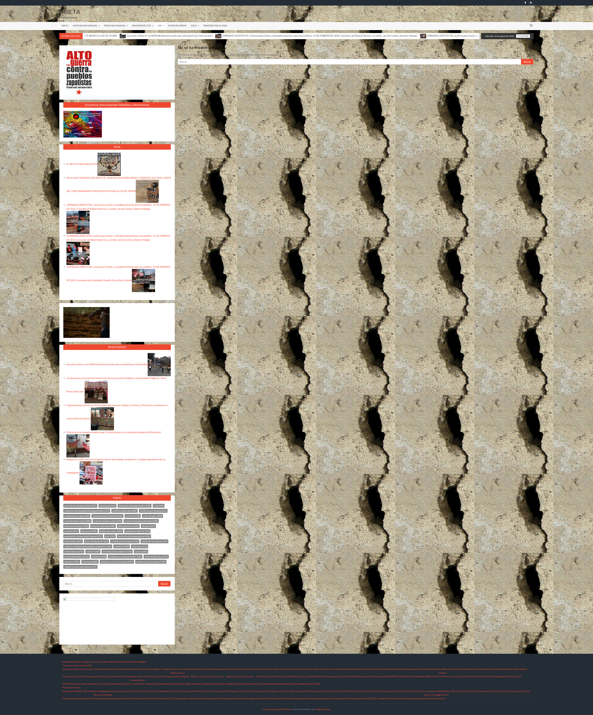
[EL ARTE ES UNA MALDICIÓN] (109, 163)
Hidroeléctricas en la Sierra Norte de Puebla (326, 691)
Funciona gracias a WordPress (277, 709)
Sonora (232, 698)
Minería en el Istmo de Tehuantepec (488, 676)
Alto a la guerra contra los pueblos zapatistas (97, 661)
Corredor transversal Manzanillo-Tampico (340, 669)
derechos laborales (103, 526)
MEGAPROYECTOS (141, 25)
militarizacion (73, 551)
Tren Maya (269, 698)
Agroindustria (69, 661)
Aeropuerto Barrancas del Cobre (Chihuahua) (84, 669)
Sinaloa (225, 698)
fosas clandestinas (96, 541)
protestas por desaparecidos (125, 556)
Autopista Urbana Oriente (227, 669)
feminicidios (73, 541)
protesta (98, 556)
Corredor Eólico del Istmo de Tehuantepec (150, 683)
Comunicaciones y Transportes (77, 665)
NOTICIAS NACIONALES (85, 25)
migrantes (139, 546)
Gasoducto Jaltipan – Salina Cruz (186, 676)
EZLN (193, 25)
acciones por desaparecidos (80, 505)
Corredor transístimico (434, 698)
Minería (443, 672)
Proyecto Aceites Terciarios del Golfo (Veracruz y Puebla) (287, 676)
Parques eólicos (137, 680)
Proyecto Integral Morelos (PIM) (304, 683)
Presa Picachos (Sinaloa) (406, 691)
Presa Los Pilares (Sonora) (382, 691)
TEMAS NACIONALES (114, 25)
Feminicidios (130, 676)
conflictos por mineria (153, 510)
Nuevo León (98, 683)
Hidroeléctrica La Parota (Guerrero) (175, 691)
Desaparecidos (93, 676)
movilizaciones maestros (117, 551)
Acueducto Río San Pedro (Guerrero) (139, 691)
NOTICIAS (67, 683)
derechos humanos (76, 526)
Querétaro (74, 698)
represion (71, 561)
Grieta (69, 11)
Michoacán (409, 676)
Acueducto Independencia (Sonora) (105, 691)
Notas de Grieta (177, 25)
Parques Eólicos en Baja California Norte (229, 683)
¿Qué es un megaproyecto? (436, 694)
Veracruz (278, 698)
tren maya (89, 561)
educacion (89, 531)
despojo (148, 526)
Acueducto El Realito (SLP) (75, 691)
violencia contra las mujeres (117, 561)
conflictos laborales (124, 510)
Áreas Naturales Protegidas (132, 661)
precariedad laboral (76, 556)
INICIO (65, 25)
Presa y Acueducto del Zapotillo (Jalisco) (438, 691)
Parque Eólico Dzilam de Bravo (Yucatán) (190, 683)
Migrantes (420, 676)
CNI (159, 25)
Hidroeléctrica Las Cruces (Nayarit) (209, 691)
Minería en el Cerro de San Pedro (455, 676)
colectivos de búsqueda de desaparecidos (86, 510)
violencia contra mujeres (150, 561)
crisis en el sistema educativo (141, 521)
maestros (121, 546)
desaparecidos (128, 526)
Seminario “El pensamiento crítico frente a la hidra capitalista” (191, 698)
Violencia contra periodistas (297, 698)
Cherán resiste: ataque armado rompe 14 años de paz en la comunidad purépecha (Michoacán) (113, 432)
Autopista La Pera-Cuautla (174, 669)
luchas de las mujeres (154, 541)
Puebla (65, 698)
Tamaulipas (249, 698)
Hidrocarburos (177, 672)
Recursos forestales (103, 694)
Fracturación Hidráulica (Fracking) (153, 676)
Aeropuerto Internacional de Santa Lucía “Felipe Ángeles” (133, 669)
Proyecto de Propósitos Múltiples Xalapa (269, 683)
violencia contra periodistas (80, 566)
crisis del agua (152, 516)
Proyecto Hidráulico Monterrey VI (474, 691)
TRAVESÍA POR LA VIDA (215, 25)
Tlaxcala (259, 698)
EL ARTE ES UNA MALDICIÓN (82, 163)
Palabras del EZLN (120, 683)
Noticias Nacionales (82, 683)
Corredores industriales (73, 676)
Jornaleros (379, 676)
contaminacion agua (76, 516)
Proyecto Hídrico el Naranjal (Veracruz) (511, 691)
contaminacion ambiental (107, 516)
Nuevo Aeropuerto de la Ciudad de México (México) (424, 669)
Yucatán (315, 698)
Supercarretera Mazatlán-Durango (500, 669)
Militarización (432, 676)
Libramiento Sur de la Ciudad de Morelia (380, 669)
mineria (92, 551)
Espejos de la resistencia (111, 676)
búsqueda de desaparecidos (134, 505)
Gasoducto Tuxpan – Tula (248, 676)
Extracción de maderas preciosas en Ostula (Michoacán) (120, 698)
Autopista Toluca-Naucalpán (200, 669)
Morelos (509, 676)
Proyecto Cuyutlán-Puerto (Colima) (467, 669)
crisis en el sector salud (107, 521)
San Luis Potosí (154, 698)
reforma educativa (156, 556)
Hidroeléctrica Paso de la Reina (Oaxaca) (246, 691)
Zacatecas (324, 698)
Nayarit (517, 676)
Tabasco (240, 698)
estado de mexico (111, 531)
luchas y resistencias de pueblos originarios (87, 546)
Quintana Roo (86, 698)
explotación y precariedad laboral (83, 536)
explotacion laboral (137, 531)
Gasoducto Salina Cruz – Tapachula (219, 676)
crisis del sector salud (77, 521)
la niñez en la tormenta (124, 541)
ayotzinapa (107, 505)
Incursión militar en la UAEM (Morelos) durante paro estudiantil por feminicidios (107, 364)
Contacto (522, 669)
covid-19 (133, 516)
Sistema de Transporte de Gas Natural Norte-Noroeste (341, 676)
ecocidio (71, 531)
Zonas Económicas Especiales (409, 698)
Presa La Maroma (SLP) (359, 691)
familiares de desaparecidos (134, 536)
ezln (110, 536)
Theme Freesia (323, 709)
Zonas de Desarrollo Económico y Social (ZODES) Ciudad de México (361, 698)
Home (371, 676)
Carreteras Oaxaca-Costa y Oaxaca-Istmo (260, 669)
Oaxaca (107, 683)
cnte (158, 505)
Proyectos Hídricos (71, 687)
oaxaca (141, 551)
